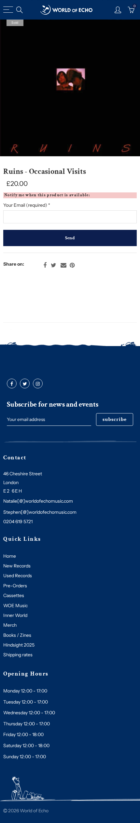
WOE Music (15, 605)
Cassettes (13, 595)
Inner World (15, 615)
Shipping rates (18, 655)
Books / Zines (17, 635)
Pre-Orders (15, 586)
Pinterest (72, 265)
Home (9, 556)
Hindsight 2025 (19, 645)
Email (63, 265)
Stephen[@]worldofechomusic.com (40, 512)
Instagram (37, 384)
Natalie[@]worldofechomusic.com (38, 501)
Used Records (17, 576)
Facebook (45, 265)
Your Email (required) (26, 205)
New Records (17, 566)
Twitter (53, 265)
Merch (10, 625)
